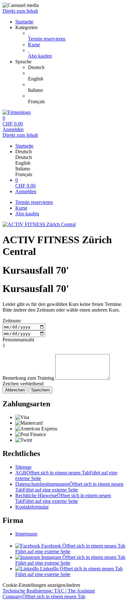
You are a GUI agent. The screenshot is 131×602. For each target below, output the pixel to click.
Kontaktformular (32, 507)
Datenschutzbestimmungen (69, 486)
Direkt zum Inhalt (20, 11)
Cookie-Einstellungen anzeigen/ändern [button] (41, 585)
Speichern (40, 390)
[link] (78, 67)
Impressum (26, 533)
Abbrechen (15, 390)
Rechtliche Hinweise (63, 498)
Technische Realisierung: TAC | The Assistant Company (49, 593)
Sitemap (23, 467)
